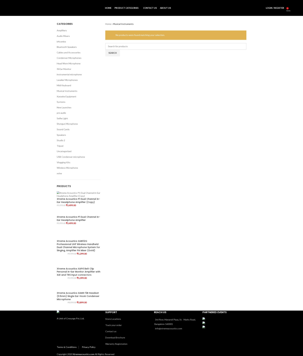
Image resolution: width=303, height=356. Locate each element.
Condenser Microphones (69, 58)
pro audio (61, 112)
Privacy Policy (88, 347)
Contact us (110, 331)
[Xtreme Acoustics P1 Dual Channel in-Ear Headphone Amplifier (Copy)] (79, 194)
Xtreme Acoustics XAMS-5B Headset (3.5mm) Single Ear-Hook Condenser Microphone (78, 296)
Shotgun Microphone (67, 123)
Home (108, 24)
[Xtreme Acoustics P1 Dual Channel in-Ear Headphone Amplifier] (79, 212)
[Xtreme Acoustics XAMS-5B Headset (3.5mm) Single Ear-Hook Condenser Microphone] (79, 286)
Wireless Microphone (67, 167)
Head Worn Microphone (68, 63)
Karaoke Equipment (66, 96)
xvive (59, 173)
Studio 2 (61, 140)
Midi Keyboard (64, 85)
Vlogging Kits (63, 162)
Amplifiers (62, 30)
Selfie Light (62, 118)
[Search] (292, 8)
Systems (61, 102)
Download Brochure (115, 337)
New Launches (64, 107)
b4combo (61, 41)
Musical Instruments (67, 91)
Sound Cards (63, 129)
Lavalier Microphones (67, 80)
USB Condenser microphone (71, 156)
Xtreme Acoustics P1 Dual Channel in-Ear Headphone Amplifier (78, 218)
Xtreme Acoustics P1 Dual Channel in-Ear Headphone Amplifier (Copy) (78, 201)
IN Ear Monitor (64, 69)
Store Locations (113, 319)
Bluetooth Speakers (67, 47)
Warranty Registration (116, 344)
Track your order (113, 325)
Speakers (61, 135)
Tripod (60, 145)
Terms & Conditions (67, 347)
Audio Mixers (63, 36)
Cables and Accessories (68, 52)
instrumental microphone (69, 74)
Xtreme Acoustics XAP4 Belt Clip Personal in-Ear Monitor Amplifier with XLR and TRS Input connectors (78, 271)
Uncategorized (64, 151)
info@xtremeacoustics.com (168, 328)
